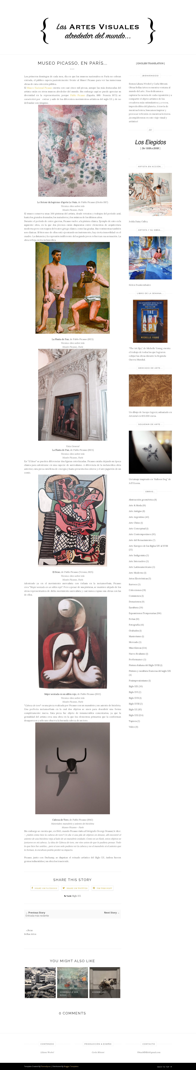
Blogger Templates (71, 1066)
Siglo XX (76, 896)
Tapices (133, 721)
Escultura (133, 607)
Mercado (133, 642)
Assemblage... (67, 992)
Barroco (133, 584)
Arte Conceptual (137, 528)
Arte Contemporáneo (140, 534)
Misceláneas (135, 648)
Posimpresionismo (138, 680)
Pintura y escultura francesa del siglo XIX (150, 671)
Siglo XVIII (134, 703)
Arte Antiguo (135, 511)
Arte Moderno (136, 572)
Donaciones (135, 601)
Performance (136, 659)
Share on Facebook (46, 888)
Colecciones (135, 590)
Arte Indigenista (137, 555)
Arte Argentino (136, 517)
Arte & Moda (135, 505)
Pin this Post (104, 888)
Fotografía (134, 624)
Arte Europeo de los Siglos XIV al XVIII (148, 546)
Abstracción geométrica (141, 499)
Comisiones (135, 596)
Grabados (134, 630)
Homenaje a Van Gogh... (37, 993)
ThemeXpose (45, 1066)
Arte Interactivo (137, 561)
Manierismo (135, 636)
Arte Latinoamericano (140, 567)
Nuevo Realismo (137, 653)
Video (132, 726)
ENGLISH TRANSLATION (150, 63)
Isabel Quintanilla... (104, 992)
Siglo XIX (133, 686)
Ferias (132, 619)
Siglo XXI (133, 715)
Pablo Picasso (77, 95)
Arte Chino (134, 522)
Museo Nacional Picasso (39, 87)
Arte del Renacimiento (140, 540)
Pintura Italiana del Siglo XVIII (144, 665)
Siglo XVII (134, 698)
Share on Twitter (77, 888)
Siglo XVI (133, 692)
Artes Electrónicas (138, 578)
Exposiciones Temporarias (142, 613)
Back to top (163, 1067)
